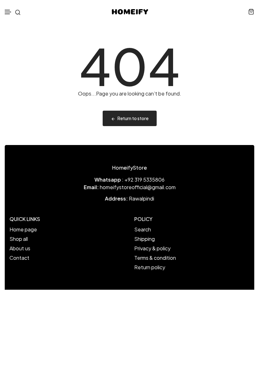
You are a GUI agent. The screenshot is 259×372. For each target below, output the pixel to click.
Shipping (144, 238)
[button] (8, 12)
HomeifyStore (129, 167)
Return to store (132, 118)
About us (19, 248)
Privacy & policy (152, 248)
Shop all (18, 238)
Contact (19, 257)
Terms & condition (155, 257)
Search (142, 229)
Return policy (149, 267)
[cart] (251, 12)
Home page (23, 229)
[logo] (129, 11)
